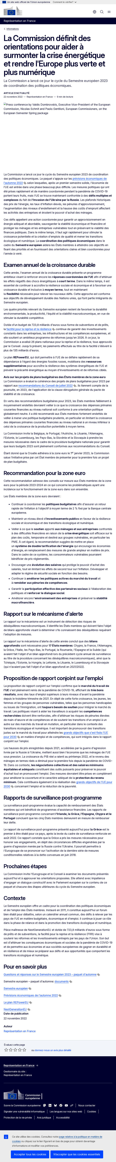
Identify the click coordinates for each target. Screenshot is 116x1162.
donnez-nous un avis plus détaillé (53, 1050)
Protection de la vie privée (18, 1117)
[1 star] (6, 1050)
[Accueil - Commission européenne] (13, 10)
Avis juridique (44, 1117)
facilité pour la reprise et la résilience (28, 329)
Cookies (91, 1111)
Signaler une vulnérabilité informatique (24, 1111)
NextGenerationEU (15, 1009)
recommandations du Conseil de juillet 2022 (45, 385)
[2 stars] (8, 1050)
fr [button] (94, 11)
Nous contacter (86, 1105)
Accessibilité (63, 1117)
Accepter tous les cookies (30, 1154)
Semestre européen (16, 988)
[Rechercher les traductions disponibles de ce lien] (24, 183)
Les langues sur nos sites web (66, 1111)
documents (62, 981)
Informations (13, 28)
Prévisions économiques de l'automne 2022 (31, 995)
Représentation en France (19, 1031)
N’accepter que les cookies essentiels (76, 1154)
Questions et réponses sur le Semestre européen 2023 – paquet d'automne (50, 974)
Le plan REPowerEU (16, 1002)
